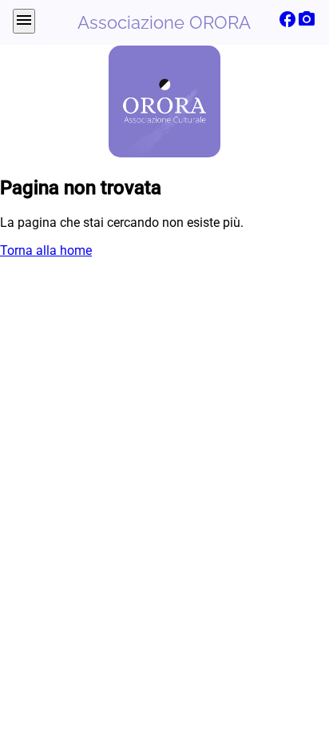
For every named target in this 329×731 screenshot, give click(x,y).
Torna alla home (46, 250)
